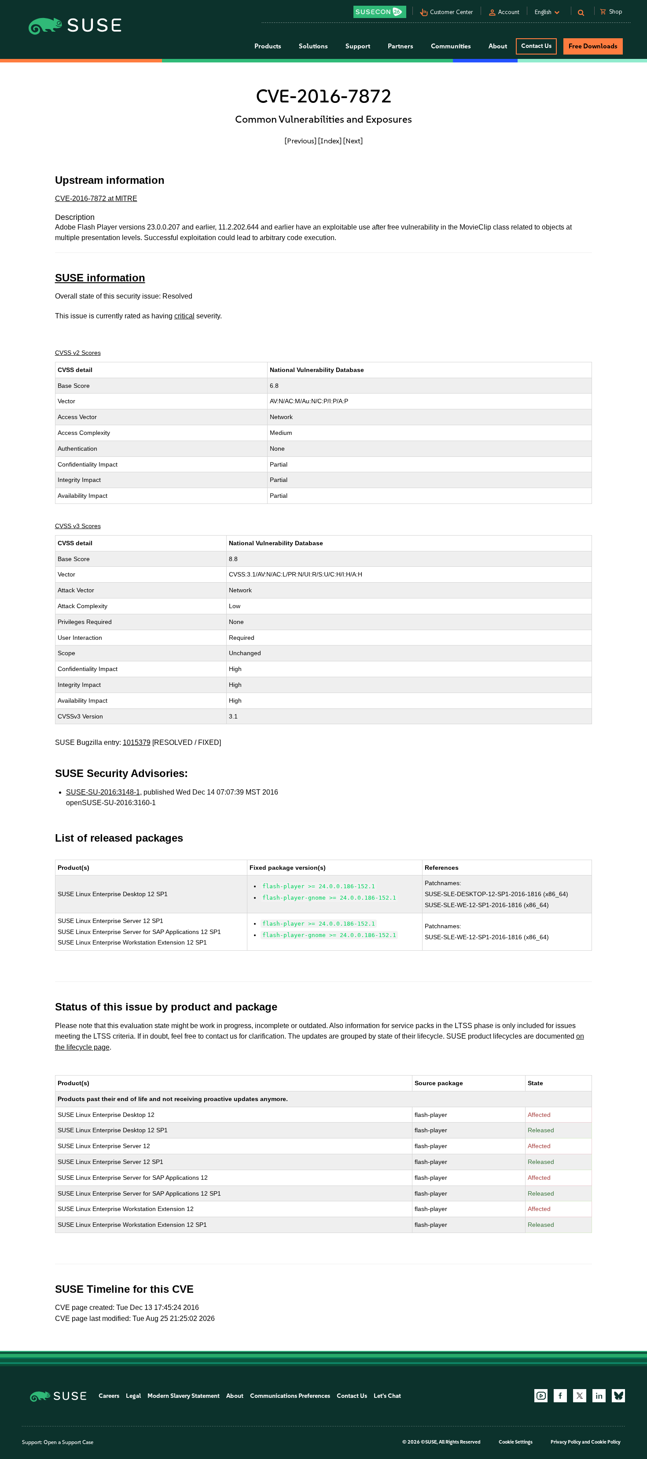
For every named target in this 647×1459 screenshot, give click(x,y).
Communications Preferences (290, 1396)
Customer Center (451, 12)
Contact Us (536, 46)
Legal (133, 1396)
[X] (579, 1395)
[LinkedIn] (599, 1395)
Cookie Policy (606, 1442)
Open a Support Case (68, 1442)
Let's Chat (387, 1396)
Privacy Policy (566, 1442)
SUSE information (100, 278)
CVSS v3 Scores (78, 525)
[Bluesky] (618, 1395)
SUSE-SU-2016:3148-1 (103, 792)
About (234, 1396)
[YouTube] (541, 1395)
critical (184, 316)
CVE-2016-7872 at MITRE (96, 198)
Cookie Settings (516, 1442)
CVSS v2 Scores (78, 352)
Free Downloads (593, 46)
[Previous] (300, 140)
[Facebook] (560, 1395)
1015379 (137, 742)
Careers (109, 1396)
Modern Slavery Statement (183, 1396)
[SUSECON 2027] (379, 12)
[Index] (330, 140)
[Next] (353, 140)
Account (508, 12)
